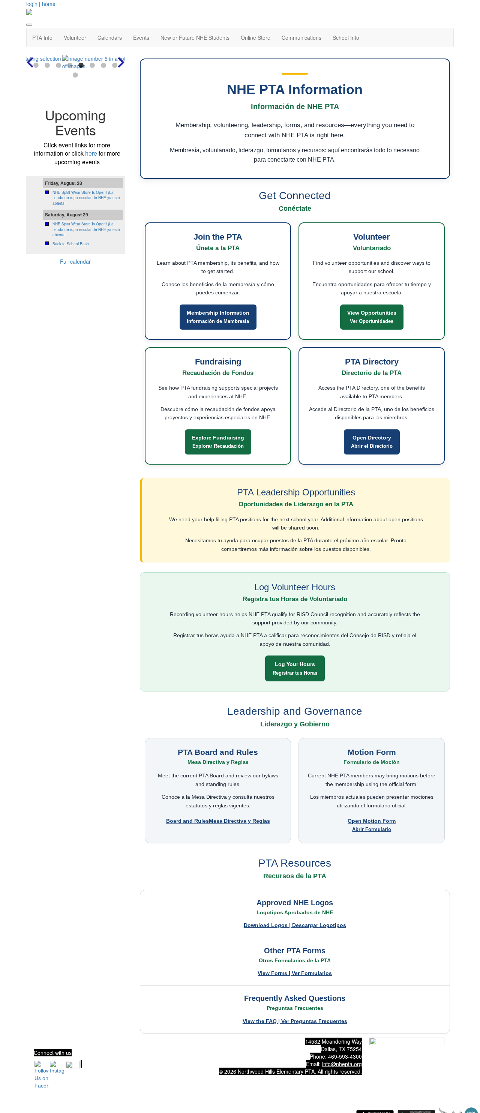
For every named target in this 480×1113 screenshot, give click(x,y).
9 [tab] (75, 75)
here (91, 153)
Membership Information (218, 317)
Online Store (255, 37)
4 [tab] (70, 65)
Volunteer (75, 37)
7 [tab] (103, 65)
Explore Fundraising (218, 442)
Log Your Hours (295, 668)
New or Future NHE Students (195, 37)
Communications (301, 37)
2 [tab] (47, 65)
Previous (30, 62)
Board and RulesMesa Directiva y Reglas (218, 821)
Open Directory (372, 442)
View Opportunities (371, 317)
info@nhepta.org (342, 1064)
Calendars (110, 37)
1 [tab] (36, 65)
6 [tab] (92, 65)
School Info (346, 37)
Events (141, 37)
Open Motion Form (372, 825)
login (32, 4)
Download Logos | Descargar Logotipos (295, 925)
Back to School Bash (70, 243)
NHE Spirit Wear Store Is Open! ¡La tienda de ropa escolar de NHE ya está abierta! (86, 198)
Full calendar (75, 261)
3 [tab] (58, 65)
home (49, 4)
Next (121, 62)
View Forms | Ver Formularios (295, 973)
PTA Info (42, 37)
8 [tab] (114, 65)
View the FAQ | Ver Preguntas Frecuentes (295, 1021)
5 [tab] (81, 65)
